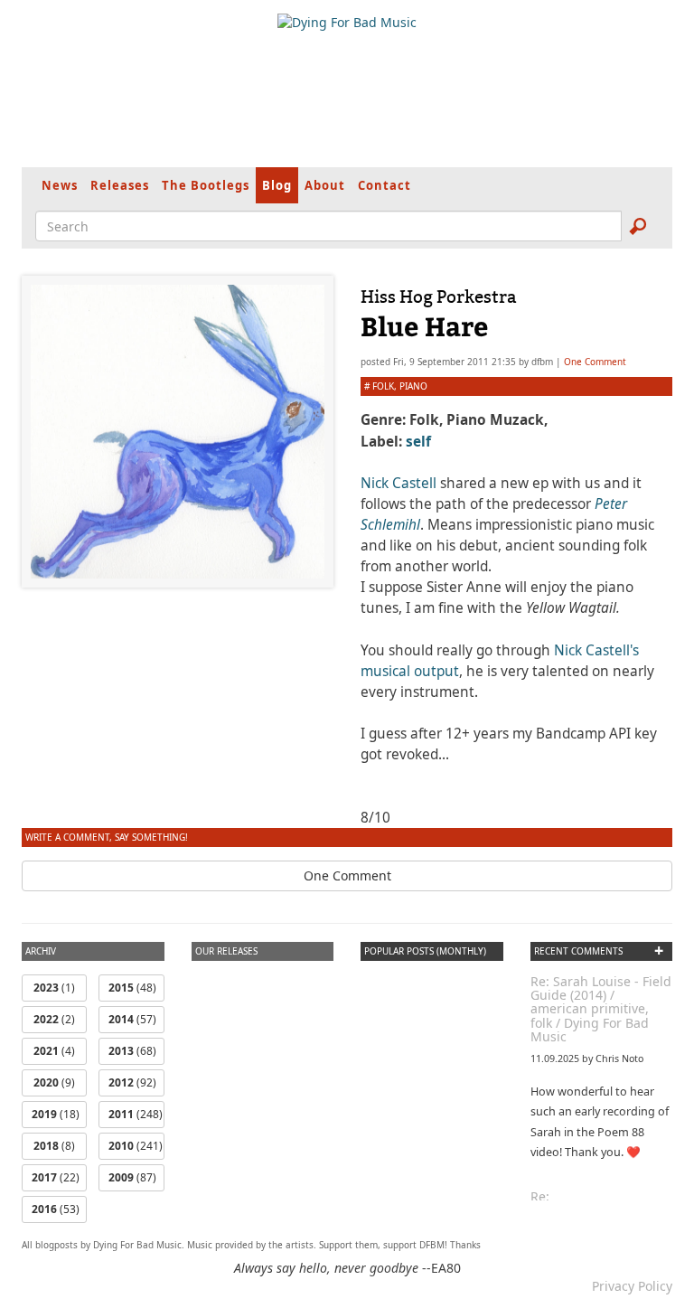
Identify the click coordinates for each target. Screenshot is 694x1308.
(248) (135, 1114)
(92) (132, 1082)
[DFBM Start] (347, 23)
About (325, 185)
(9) (54, 1082)
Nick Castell (398, 483)
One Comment (595, 361)
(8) (54, 1145)
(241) (135, 1145)
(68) (132, 1051)
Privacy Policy (632, 1285)
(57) (132, 1019)
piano (413, 386)
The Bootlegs (205, 185)
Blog (277, 185)
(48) (132, 987)
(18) (56, 1114)
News (60, 185)
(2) (54, 1019)
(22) (56, 1177)
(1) (54, 987)
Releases (119, 185)
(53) (56, 1209)
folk (383, 386)
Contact (384, 185)
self (418, 441)
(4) (54, 1051)
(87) (132, 1177)
